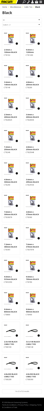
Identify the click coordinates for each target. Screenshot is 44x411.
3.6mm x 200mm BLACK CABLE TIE (32, 117)
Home (4, 7)
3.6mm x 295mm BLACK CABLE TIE (32, 182)
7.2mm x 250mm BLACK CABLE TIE (10, 149)
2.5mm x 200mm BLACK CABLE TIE (10, 117)
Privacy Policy (23, 405)
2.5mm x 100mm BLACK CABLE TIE (10, 52)
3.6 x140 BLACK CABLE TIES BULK (33, 344)
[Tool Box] (36, 1)
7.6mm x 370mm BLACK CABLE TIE (32, 246)
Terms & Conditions (9, 405)
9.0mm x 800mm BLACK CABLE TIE (10, 311)
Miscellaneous (15, 7)
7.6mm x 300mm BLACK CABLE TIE (10, 214)
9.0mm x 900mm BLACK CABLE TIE (32, 311)
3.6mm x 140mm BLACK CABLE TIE (10, 84)
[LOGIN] (32, 1)
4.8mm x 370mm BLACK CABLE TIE (32, 214)
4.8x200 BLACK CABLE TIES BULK (10, 376)
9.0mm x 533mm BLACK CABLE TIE (10, 279)
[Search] (24, 1)
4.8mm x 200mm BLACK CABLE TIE (32, 84)
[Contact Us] (28, 1)
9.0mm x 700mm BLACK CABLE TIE (32, 279)
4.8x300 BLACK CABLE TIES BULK (32, 376)
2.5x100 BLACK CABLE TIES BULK (10, 344)
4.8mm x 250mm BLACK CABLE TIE (32, 149)
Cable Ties (28, 7)
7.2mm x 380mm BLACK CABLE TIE (10, 246)
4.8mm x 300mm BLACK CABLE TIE (10, 182)
